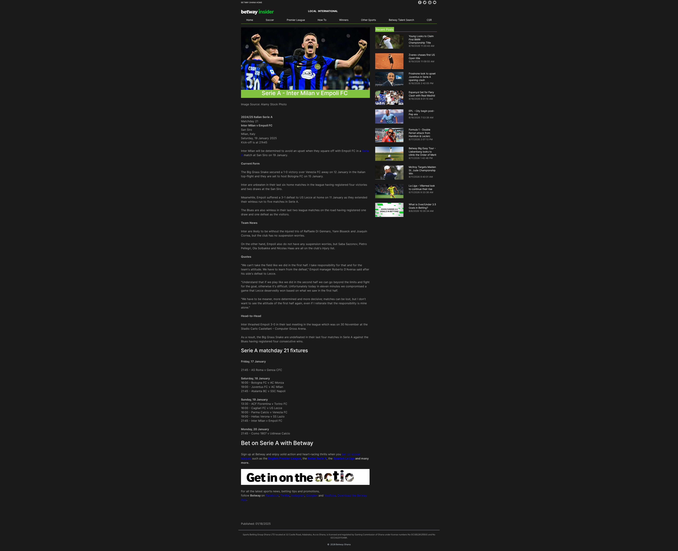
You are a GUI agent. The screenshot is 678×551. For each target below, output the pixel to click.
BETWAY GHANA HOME (251, 2)
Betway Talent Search (401, 19)
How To (322, 19)
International (328, 11)
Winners (343, 19)
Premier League (296, 19)
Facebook (272, 495)
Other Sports (368, 19)
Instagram (297, 495)
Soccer (270, 19)
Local (312, 11)
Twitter (285, 495)
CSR (429, 19)
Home (249, 19)
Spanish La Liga (344, 458)
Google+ (312, 495)
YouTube (330, 495)
